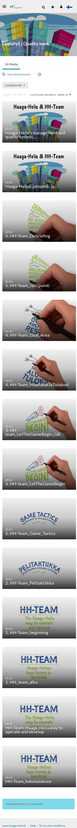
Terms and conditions (52, 825)
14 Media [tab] (11, 64)
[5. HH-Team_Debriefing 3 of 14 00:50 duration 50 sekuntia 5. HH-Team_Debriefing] (39, 221)
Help (33, 825)
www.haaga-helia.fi (14, 825)
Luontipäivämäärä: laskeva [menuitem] (49, 94)
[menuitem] (43, 7)
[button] (5, 6)
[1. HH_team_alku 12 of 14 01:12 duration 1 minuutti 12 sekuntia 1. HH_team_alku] (39, 667)
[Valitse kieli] (69, 7)
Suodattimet (13, 85)
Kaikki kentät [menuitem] (12, 94)
